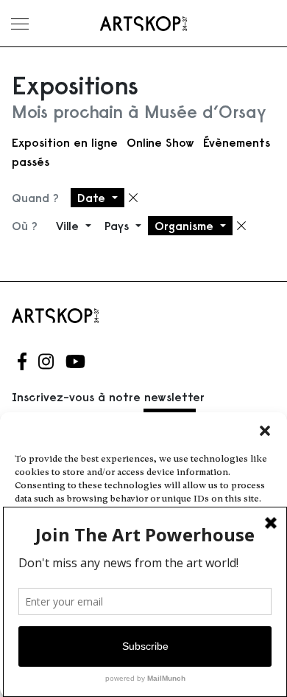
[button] (265, 430)
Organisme (186, 225)
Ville (69, 225)
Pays (118, 225)
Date (93, 197)
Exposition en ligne (65, 142)
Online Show (160, 142)
